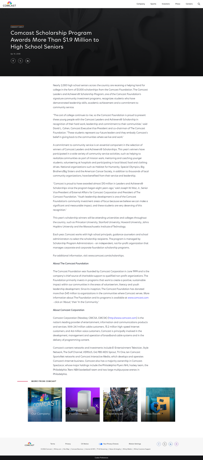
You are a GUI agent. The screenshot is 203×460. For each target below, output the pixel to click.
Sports (153, 4)
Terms (52, 444)
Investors (166, 4)
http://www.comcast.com (122, 318)
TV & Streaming (102, 449)
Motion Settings (135, 444)
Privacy (68, 444)
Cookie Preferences (101, 458)
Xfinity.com (57, 449)
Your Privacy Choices (111, 444)
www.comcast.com (138, 298)
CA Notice (85, 444)
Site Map (66, 449)
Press (177, 4)
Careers (189, 4)
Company (141, 4)
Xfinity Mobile (127, 449)
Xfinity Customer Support (142, 449)
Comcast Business (77, 449)
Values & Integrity (115, 449)
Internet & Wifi (90, 449)
